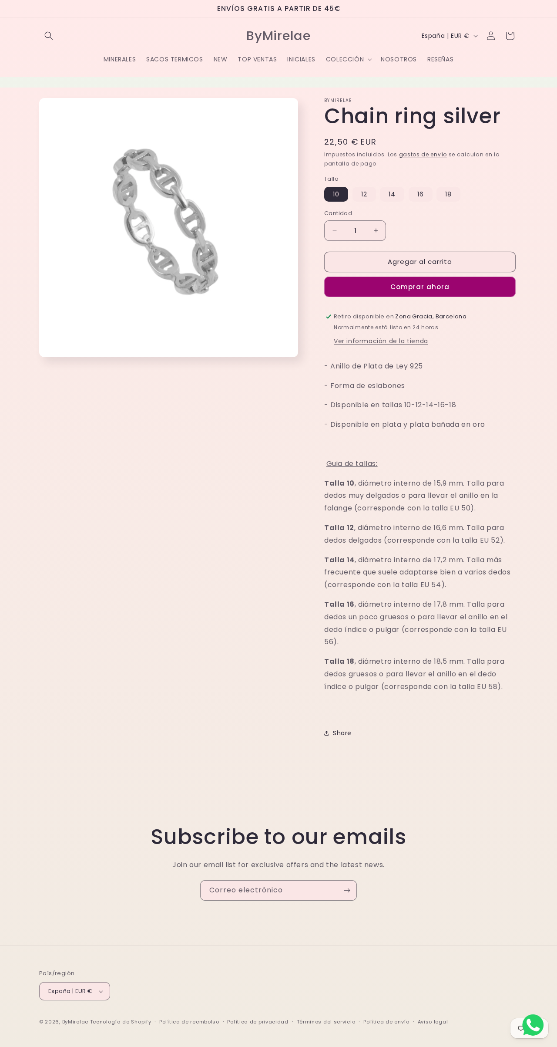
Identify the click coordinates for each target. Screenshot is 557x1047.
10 (336, 194)
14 (392, 194)
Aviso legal (433, 1021)
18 (448, 194)
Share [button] (342, 733)
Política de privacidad (257, 1021)
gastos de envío (423, 154)
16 (420, 194)
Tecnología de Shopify (120, 1021)
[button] (48, 35)
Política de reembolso (189, 1021)
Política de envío (386, 1021)
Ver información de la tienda (381, 341)
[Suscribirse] (346, 890)
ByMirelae (75, 1021)
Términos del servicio (326, 1021)
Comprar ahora (420, 286)
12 (364, 194)
